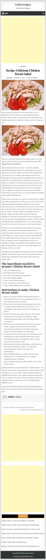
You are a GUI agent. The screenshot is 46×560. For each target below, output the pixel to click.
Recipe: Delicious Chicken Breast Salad (23, 72)
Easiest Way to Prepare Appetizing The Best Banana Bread (23, 533)
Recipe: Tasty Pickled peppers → (32, 410)
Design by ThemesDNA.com (23, 556)
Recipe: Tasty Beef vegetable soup (14, 542)
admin (10, 78)
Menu (6, 13)
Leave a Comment (33, 78)
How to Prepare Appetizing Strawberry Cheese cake (21, 529)
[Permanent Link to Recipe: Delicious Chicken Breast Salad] (23, 95)
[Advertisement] (23, 40)
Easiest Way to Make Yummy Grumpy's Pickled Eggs (20, 525)
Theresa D (23, 66)
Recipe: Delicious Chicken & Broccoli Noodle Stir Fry (21, 546)
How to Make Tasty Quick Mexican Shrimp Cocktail (20, 538)
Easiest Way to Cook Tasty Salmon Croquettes (18, 521)
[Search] (43, 13)
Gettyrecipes (23, 4)
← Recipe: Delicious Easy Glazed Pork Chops (18, 407)
